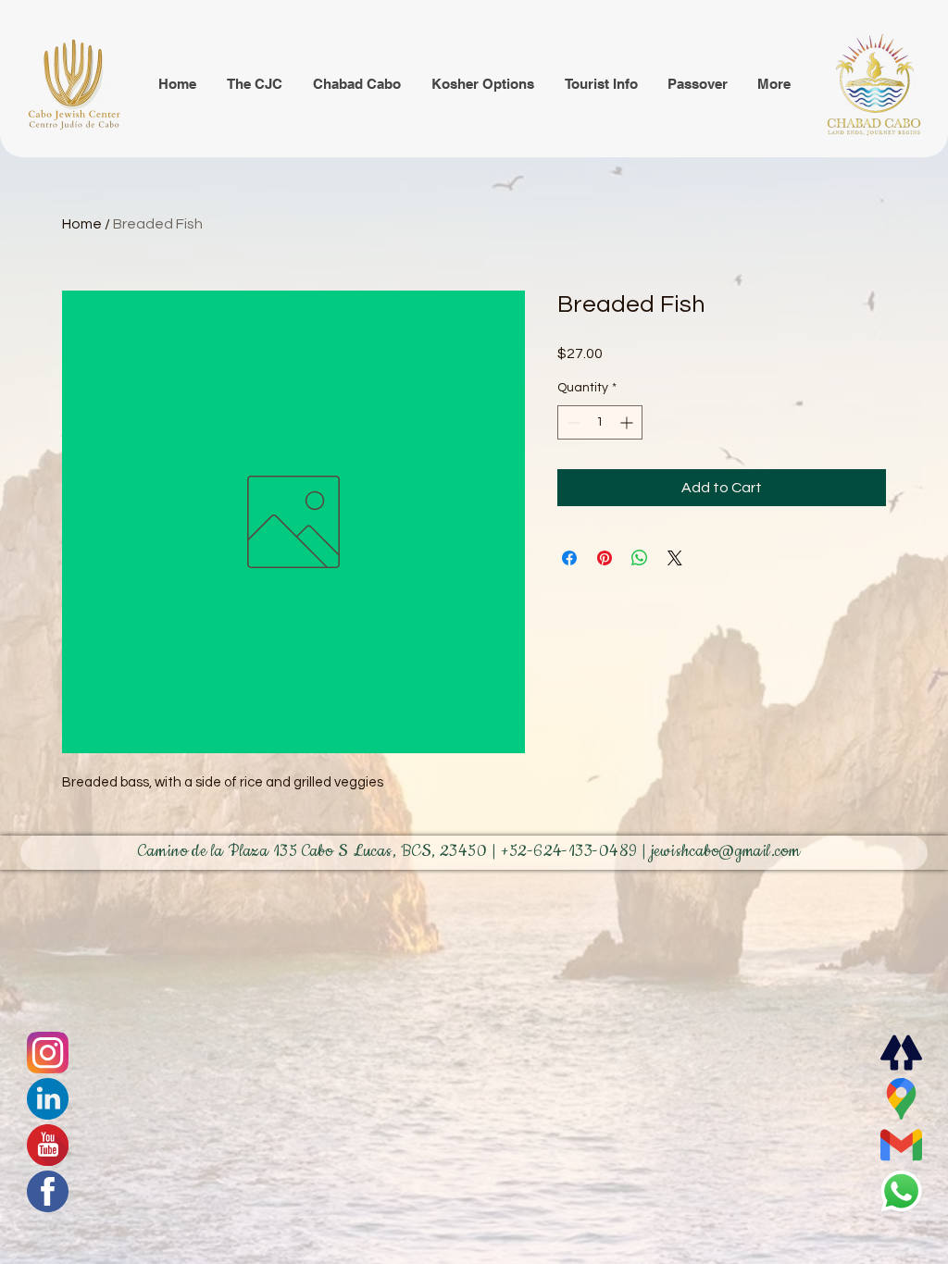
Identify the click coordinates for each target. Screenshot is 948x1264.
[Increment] (628, 422)
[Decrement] (571, 422)
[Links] (900, 1052)
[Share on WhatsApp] (640, 558)
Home (82, 224)
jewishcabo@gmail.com (726, 851)
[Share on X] (675, 558)
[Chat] (47, 1052)
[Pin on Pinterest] (604, 558)
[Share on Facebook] (569, 558)
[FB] (47, 1191)
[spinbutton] (600, 422)
